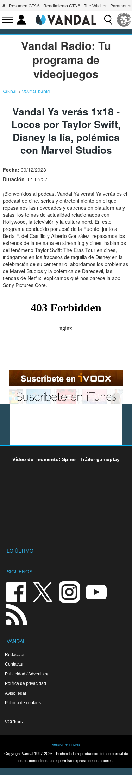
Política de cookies (23, 702)
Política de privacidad (25, 683)
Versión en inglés (66, 744)
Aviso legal (15, 693)
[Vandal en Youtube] (96, 591)
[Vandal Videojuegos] (66, 19)
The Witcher (95, 6)
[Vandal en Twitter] (43, 591)
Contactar (14, 664)
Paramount (120, 6)
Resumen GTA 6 (24, 6)
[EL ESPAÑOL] (124, 20)
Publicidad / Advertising (27, 674)
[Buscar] (108, 20)
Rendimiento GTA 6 (61, 6)
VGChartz (14, 721)
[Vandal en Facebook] (16, 591)
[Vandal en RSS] (16, 614)
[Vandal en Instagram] (69, 591)
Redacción (15, 654)
